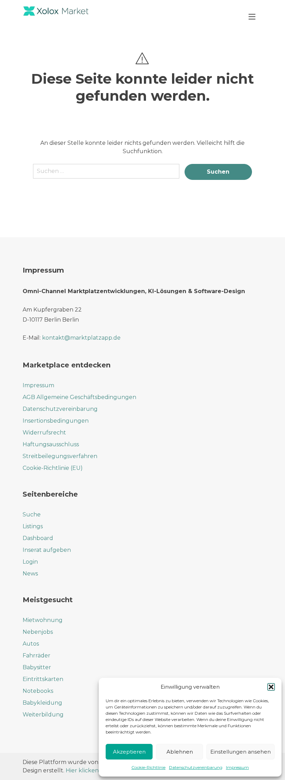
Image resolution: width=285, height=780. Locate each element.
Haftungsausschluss (51, 444)
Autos (31, 643)
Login (30, 561)
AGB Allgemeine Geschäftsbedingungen (79, 397)
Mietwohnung (43, 620)
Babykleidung (42, 702)
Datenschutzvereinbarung (195, 767)
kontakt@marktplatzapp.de (81, 337)
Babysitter (37, 667)
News (30, 573)
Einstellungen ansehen (240, 751)
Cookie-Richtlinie (148, 767)
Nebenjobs (38, 632)
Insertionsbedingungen (56, 420)
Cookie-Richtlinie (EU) (53, 468)
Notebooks (38, 691)
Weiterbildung (43, 714)
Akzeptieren (129, 751)
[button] (271, 686)
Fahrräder (36, 655)
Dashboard (38, 538)
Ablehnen (179, 751)
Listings (33, 526)
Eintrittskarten (43, 679)
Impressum (237, 767)
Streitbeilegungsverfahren (60, 456)
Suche (32, 514)
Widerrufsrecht (44, 432)
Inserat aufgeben (47, 550)
